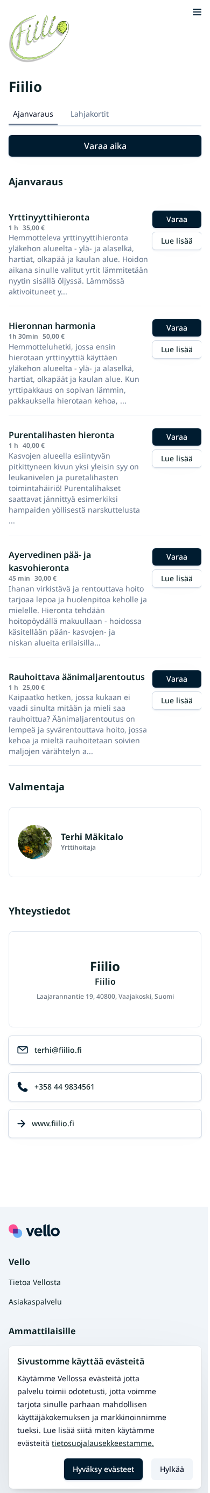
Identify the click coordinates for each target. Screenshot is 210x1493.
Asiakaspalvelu (35, 1301)
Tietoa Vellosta (35, 1282)
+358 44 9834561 (64, 1086)
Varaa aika (105, 146)
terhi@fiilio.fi (58, 1050)
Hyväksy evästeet (103, 1469)
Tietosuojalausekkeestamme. (103, 1443)
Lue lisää (177, 241)
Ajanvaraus (33, 114)
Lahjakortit (90, 114)
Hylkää (172, 1469)
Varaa (176, 219)
